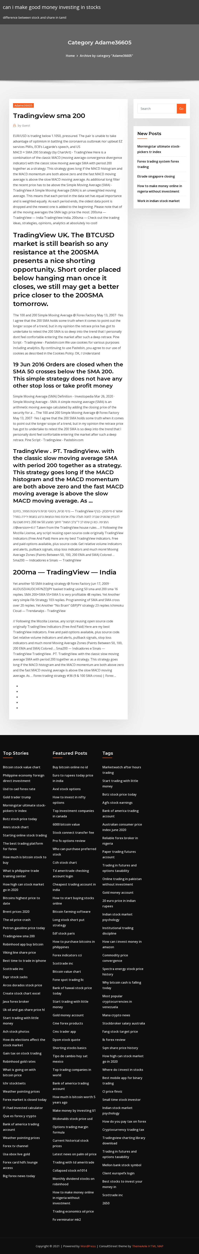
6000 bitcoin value (66, 824)
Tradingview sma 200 (19, 936)
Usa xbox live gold (16, 1154)
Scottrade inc (13, 969)
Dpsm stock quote (66, 1040)
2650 (105, 1203)
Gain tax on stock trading (22, 1053)
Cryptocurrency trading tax (123, 1129)
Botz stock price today (20, 819)
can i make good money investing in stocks (52, 7)
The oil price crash (17, 920)
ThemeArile (139, 1246)
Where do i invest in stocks (122, 1070)
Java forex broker (16, 1001)
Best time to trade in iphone (24, 961)
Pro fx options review (69, 841)
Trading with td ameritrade (73, 1162)
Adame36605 (23, 105)
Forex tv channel (15, 1146)
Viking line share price (19, 952)
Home (70, 56)
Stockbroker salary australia (123, 1023)
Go (181, 108)
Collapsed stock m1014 (70, 1170)
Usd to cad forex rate (19, 789)
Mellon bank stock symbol (121, 1165)
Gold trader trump (17, 797)
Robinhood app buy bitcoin (23, 944)
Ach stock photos (16, 1031)
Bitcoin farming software (72, 911)
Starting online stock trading (25, 835)
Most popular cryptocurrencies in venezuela (117, 1001)
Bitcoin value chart (67, 971)
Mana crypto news (116, 1015)
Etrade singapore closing (156, 176)
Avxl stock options (67, 789)
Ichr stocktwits (14, 1083)
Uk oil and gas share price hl (24, 1010)
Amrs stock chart (16, 827)
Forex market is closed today (25, 1099)
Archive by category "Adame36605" (106, 56)
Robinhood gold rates (19, 1061)
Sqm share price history (120, 1048)
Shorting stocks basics (69, 1048)
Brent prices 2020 (16, 911)
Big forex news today (19, 1176)
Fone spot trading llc (68, 980)
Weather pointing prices (21, 1091)
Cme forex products (68, 1023)
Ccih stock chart (65, 862)
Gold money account (68, 1015)
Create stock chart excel (21, 993)
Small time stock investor (121, 1099)
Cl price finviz (112, 1091)
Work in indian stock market (158, 201)
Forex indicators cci (67, 955)
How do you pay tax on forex (124, 1121)
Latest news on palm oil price (75, 1154)
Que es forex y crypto (19, 1116)
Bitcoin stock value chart (21, 767)
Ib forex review (113, 1040)
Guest (24, 125)
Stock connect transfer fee (73, 832)
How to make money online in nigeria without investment (73, 1197)
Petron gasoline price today (24, 928)
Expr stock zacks (15, 977)
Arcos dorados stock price (22, 985)
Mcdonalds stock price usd (73, 1119)
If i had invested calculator (23, 1108)
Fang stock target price (120, 1031)
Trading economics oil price (73, 1211)
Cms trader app (64, 1031)
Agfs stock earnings (117, 802)
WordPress (88, 1246)
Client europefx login (118, 1173)
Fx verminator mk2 (67, 1219)
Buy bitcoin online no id (70, 767)
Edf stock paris (64, 933)
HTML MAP (155, 1246)
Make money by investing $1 (74, 1110)
